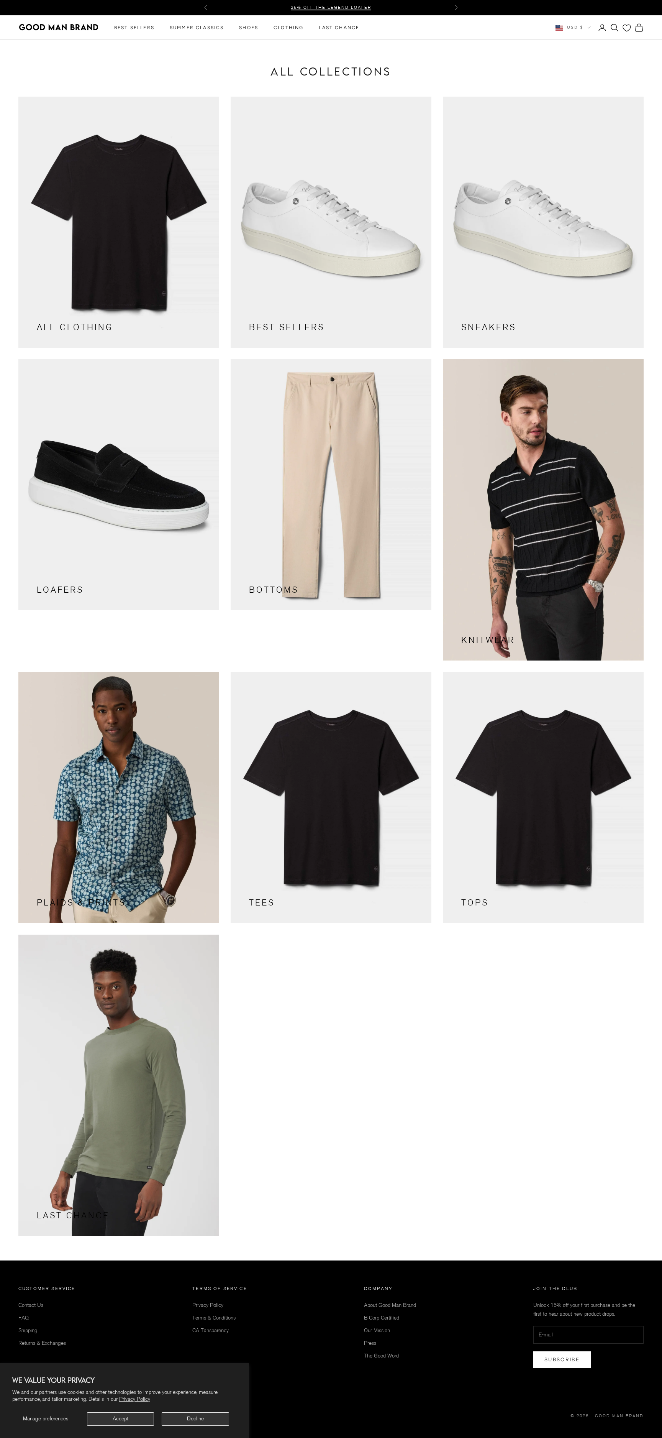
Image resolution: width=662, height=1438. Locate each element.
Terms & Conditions (214, 1318)
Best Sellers (134, 27)
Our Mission (377, 1330)
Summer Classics (197, 27)
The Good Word (381, 1356)
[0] (626, 28)
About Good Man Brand (390, 1305)
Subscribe (562, 1359)
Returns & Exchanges (42, 1343)
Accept (120, 1418)
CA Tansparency (210, 1330)
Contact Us (30, 1305)
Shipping (28, 1330)
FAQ (23, 1318)
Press (370, 1343)
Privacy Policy (134, 1399)
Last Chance (339, 27)
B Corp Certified (381, 1318)
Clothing (288, 27)
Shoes (248, 27)
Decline (195, 1418)
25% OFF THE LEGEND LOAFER (331, 7)
